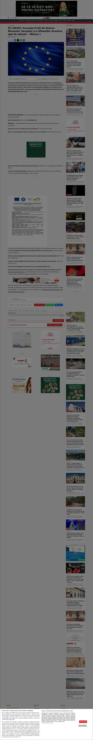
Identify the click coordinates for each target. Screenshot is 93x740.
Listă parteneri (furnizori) (47, 722)
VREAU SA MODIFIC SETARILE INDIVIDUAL (82, 726)
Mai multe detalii (10, 719)
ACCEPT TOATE (83, 721)
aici (36, 730)
